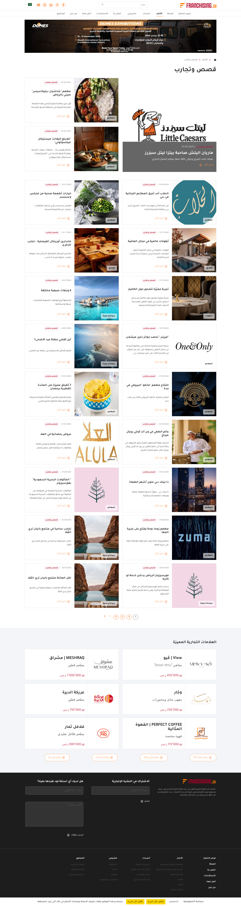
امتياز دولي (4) (54, 757)
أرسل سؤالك (77, 835)
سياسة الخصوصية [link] (193, 901)
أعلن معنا (86, 14)
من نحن (73, 14)
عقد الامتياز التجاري (142, 880)
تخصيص (173, 901)
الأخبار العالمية (176, 875)
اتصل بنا (117, 14)
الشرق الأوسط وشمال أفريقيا (169, 870)
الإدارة (114, 870)
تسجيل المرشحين (76, 875)
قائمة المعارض (77, 870)
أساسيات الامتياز (142, 865)
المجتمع (61, 14)
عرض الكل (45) (200, 757)
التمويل (114, 875)
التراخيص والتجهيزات (108, 880)
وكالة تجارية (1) (102, 757)
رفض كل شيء (156, 901)
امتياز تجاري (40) (151, 757)
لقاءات (180, 880)
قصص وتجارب (191, 60)
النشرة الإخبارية (77, 865)
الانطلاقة (113, 865)
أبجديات (146, 14)
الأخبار (159, 14)
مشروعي (132, 14)
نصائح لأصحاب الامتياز (140, 870)
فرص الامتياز (184, 14)
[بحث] (102, 5)
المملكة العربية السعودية (171, 865)
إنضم (147, 801)
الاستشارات (102, 14)
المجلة (170, 14)
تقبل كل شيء (135, 901)
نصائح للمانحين (143, 875)
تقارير (180, 885)
